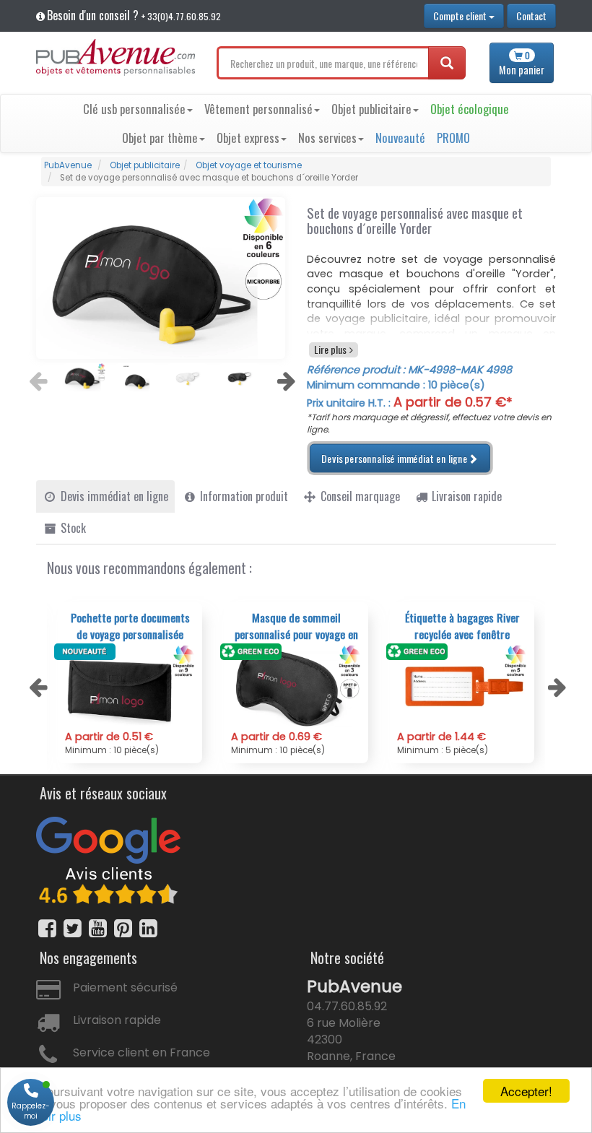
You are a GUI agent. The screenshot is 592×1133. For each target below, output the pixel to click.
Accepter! (526, 1091)
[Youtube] (98, 928)
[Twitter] (72, 928)
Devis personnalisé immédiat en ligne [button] (395, 458)
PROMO (453, 138)
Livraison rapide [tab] (465, 496)
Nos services (327, 138)
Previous (36, 377)
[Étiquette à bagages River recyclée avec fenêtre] (462, 687)
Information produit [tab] (242, 496)
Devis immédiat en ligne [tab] (113, 496)
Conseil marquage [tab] (359, 496)
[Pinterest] (123, 928)
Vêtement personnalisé (258, 109)
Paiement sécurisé (125, 987)
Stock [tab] (72, 528)
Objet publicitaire (371, 109)
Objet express (248, 138)
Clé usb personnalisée (134, 109)
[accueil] (115, 57)
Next (284, 377)
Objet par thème (160, 138)
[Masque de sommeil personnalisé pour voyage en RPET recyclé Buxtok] (296, 687)
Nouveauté (400, 138)
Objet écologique (469, 109)
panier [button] (521, 63)
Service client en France (141, 1052)
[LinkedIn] (148, 928)
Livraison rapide (117, 1020)
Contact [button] (531, 15)
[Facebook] (47, 928)
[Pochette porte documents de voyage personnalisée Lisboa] (130, 687)
